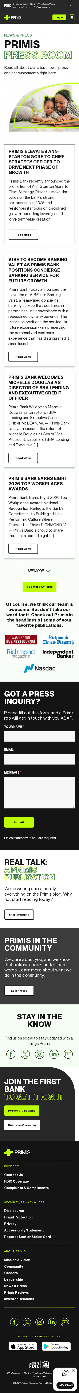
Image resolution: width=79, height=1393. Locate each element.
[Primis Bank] (39, 1152)
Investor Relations (19, 1299)
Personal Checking (22, 1110)
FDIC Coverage (16, 1181)
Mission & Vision (17, 1260)
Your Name (14, 726)
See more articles (39, 586)
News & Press (15, 1286)
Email (10, 749)
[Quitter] (73, 1371)
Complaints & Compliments (26, 1188)
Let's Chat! (65, 1385)
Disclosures (14, 1211)
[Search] (69, 4)
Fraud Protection (18, 1217)
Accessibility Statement (24, 1230)
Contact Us (13, 1175)
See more (36, 571)
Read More (23, 234)
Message (12, 772)
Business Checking (22, 1125)
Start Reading (19, 914)
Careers (11, 1273)
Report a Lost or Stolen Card (27, 1237)
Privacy (10, 1224)
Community (13, 1266)
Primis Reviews (16, 1292)
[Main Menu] (72, 17)
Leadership (13, 1279)
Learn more (19, 990)
